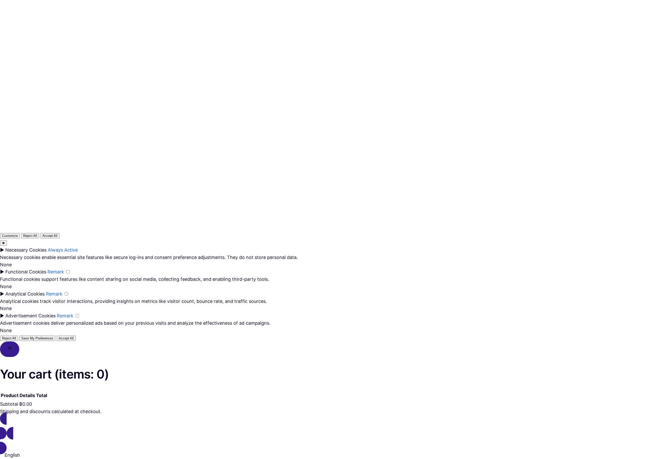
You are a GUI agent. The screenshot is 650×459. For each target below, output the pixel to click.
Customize (10, 236)
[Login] (343, 23)
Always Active (63, 250)
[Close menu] (316, 14)
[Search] (385, 145)
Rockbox (20, 23)
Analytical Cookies (25, 294)
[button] (325, 455)
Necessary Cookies (25, 250)
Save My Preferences (37, 338)
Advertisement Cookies (30, 315)
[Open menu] (301, 23)
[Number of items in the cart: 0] (355, 23)
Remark (55, 271)
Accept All (49, 236)
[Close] (9, 349)
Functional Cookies (25, 271)
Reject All (30, 236)
